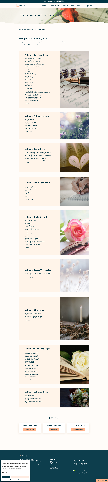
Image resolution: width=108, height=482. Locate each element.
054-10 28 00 (60, 1)
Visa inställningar (24, 476)
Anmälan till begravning (78, 429)
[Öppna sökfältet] (85, 5)
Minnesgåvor (54, 429)
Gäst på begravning (55, 5)
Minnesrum (65, 5)
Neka (15, 476)
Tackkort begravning (30, 429)
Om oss (72, 5)
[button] (28, 461)
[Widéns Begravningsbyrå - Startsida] (25, 455)
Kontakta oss (79, 5)
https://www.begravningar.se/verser (36, 44)
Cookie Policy (11, 479)
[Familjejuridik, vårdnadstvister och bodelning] (78, 460)
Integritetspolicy (18, 479)
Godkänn (6, 476)
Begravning (44, 5)
